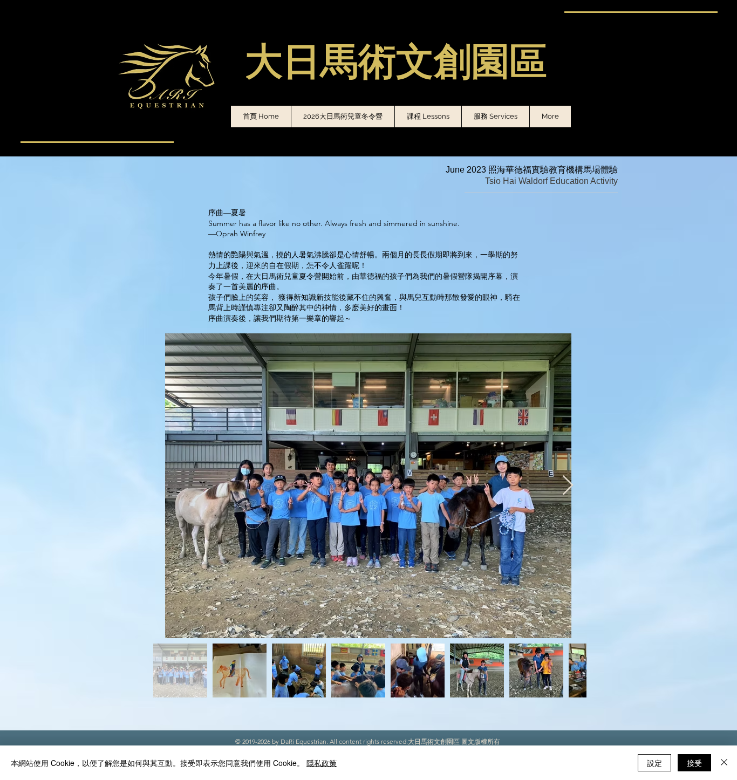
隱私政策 (321, 762)
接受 (694, 762)
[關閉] (724, 762)
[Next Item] (568, 485)
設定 (654, 762)
